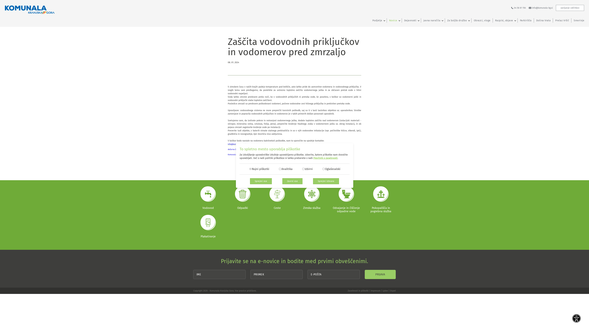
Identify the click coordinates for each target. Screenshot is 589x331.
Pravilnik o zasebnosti (325, 158)
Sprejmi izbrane (326, 181)
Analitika (287, 169)
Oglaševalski (332, 169)
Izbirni (309, 169)
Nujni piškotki (260, 169)
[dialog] (294, 165)
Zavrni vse (292, 181)
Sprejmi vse (261, 181)
